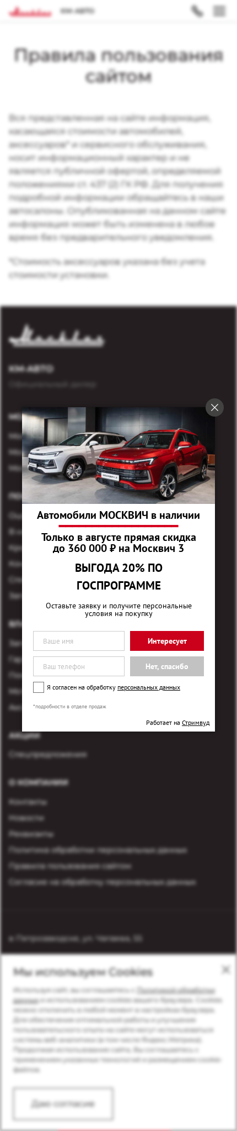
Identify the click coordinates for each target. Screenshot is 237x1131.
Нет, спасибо (167, 666)
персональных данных (148, 687)
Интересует (167, 641)
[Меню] (219, 11)
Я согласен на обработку (113, 687)
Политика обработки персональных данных (98, 850)
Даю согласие (63, 1103)
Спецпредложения (48, 754)
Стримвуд (195, 722)
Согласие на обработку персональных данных (102, 882)
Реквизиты (31, 834)
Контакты (28, 802)
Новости (26, 818)
